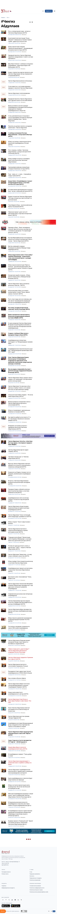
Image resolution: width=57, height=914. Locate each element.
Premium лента (5, 873)
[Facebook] (6, 900)
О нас (31, 871)
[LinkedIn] (18, 900)
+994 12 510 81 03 (5, 863)
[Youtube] (12, 900)
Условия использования (35, 885)
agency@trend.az (5, 864)
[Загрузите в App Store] (6, 905)
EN (48, 911)
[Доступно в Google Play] (15, 905)
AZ (51, 911)
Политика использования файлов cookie (39, 892)
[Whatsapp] (3, 900)
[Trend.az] (6, 11)
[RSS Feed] (21, 900)
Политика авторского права (36, 889)
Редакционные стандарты (36, 878)
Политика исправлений (35, 880)
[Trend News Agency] (5, 852)
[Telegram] (15, 900)
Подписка (4, 885)
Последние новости (6, 871)
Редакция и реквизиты (35, 873)
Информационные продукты (8, 887)
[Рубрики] (54, 11)
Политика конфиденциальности (37, 887)
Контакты (32, 876)
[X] (9, 900)
